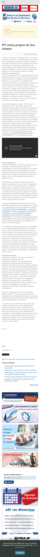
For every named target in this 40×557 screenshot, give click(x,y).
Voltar (3, 346)
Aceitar (20, 553)
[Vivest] (20, 460)
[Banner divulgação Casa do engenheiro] (20, 397)
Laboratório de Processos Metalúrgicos (15, 209)
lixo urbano (12, 359)
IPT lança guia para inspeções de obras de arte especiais (21, 377)
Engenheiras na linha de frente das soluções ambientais (20, 370)
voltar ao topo (34, 385)
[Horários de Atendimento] (20, 414)
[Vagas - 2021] (20, 438)
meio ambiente (21, 359)
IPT (7, 359)
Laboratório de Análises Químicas (22, 213)
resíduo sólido (30, 359)
